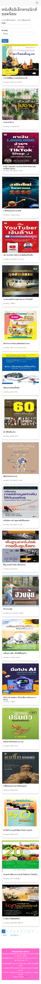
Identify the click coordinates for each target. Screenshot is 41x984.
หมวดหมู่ (4, 30)
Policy (26, 977)
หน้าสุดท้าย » (14, 935)
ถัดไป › (5, 935)
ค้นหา (5, 41)
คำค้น (4, 23)
